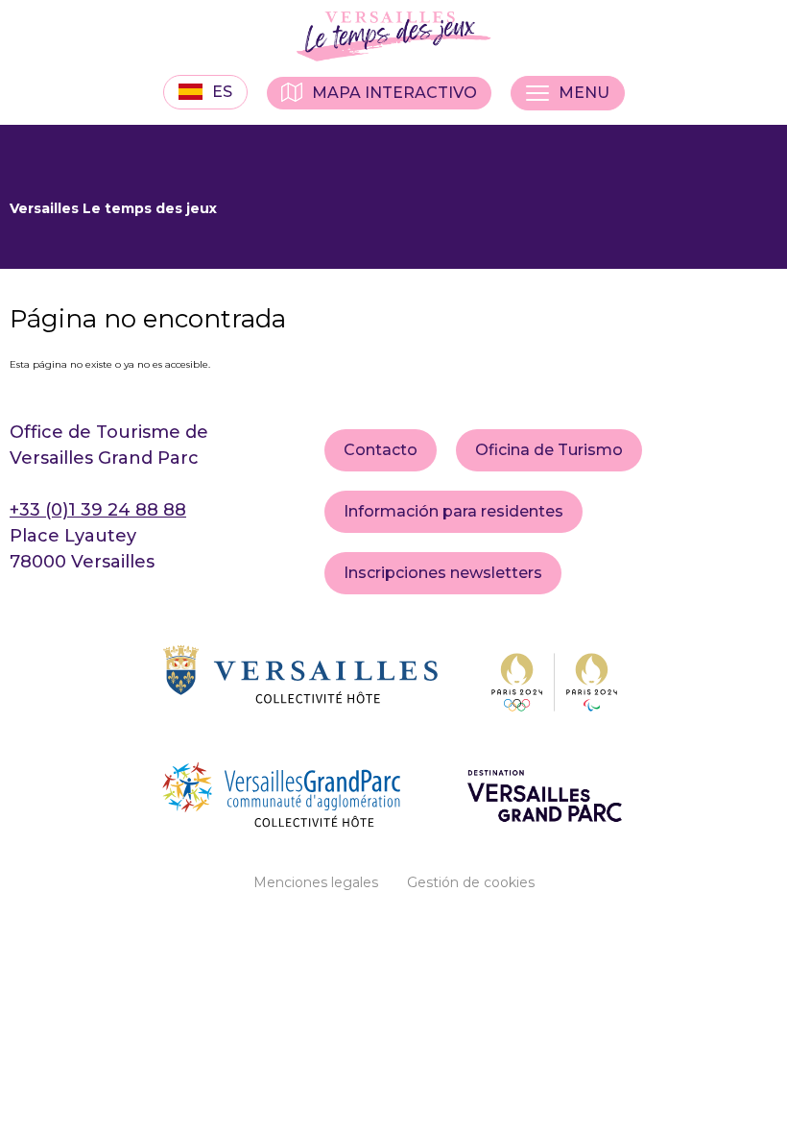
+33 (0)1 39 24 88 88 (98, 509)
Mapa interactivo (394, 93)
